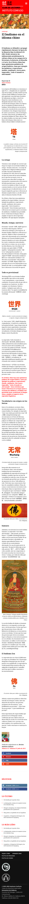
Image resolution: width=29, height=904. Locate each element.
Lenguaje (4, 31)
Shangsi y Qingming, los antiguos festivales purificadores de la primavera (15, 808)
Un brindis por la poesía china (12, 800)
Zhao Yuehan (6, 83)
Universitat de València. (9, 890)
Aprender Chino (17, 853)
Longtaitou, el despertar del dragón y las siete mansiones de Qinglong (14, 816)
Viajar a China (6, 853)
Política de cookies (7, 858)
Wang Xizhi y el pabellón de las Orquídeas (15, 812)
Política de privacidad (8, 856)
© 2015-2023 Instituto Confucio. (12, 886)
